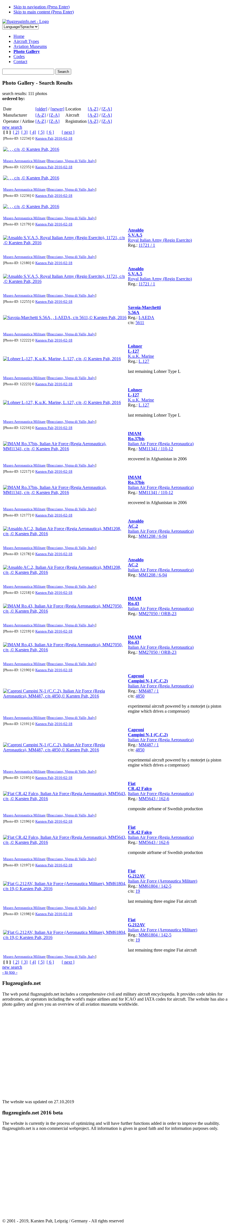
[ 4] (33, 132)
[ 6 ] (50, 132)
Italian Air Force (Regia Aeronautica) (161, 443)
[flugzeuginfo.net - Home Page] (25, 21)
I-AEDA (146, 317)
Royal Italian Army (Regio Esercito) (160, 240)
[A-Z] (93, 109)
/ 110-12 (165, 448)
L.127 (144, 361)
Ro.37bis (136, 438)
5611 (139, 322)
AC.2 (133, 526)
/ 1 (152, 245)
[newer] (57, 109)
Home (18, 36)
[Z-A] (107, 109)
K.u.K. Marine (141, 356)
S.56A (133, 312)
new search (12, 127)
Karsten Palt (44, 138)
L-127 (133, 351)
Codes (19, 56)
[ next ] (68, 132)
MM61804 (148, 886)
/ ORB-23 (167, 613)
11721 (144, 245)
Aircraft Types (26, 41)
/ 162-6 (162, 798)
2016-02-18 (63, 138)
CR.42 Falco (140, 788)
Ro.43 (133, 603)
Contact (20, 61)
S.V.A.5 (135, 235)
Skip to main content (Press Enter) (43, 12)
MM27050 (148, 613)
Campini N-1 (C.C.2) (148, 680)
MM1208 (147, 536)
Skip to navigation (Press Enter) (41, 6)
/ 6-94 (161, 536)
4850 (139, 696)
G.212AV (136, 876)
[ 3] (24, 132)
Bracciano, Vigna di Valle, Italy (71, 161)
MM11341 (148, 448)
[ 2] (16, 132)
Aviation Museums (30, 46)
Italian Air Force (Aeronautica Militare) (162, 881)
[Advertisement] (115, 1050)
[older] (41, 109)
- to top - (9, 972)
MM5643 (147, 798)
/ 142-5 (164, 886)
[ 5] (41, 132)
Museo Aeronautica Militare (24, 161)
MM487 (146, 691)
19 (137, 891)
